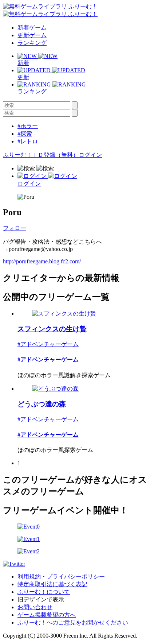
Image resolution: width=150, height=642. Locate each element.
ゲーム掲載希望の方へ (46, 615)
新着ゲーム (32, 27)
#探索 (24, 134)
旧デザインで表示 (40, 599)
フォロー (14, 228)
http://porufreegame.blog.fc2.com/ (42, 261)
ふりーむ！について (43, 592)
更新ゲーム (32, 35)
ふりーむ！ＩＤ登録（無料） (41, 155)
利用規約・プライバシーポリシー (61, 576)
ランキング (32, 43)
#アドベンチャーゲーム (48, 344)
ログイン (90, 155)
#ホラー (27, 126)
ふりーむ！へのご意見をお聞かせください (72, 622)
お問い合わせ (34, 607)
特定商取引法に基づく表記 (52, 584)
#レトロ (27, 141)
